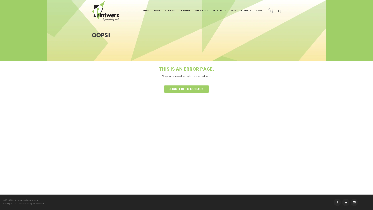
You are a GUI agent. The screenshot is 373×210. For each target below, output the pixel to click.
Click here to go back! (186, 89)
